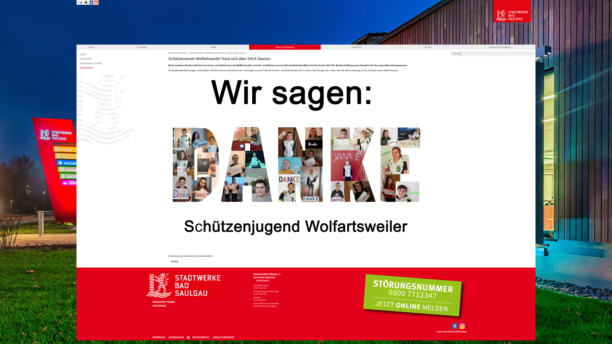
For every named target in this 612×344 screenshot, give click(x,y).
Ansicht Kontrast (223, 337)
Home (91, 47)
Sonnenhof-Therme (91, 63)
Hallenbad (356, 47)
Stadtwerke (86, 67)
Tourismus (86, 58)
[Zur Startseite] (512, 11)
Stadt (83, 54)
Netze (213, 47)
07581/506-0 (262, 280)
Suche (455, 53)
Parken (428, 47)
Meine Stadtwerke (285, 47)
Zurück (174, 261)
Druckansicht (200, 337)
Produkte (141, 47)
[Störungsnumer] (414, 297)
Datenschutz (176, 337)
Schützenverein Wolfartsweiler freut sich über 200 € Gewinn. (218, 52)
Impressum (158, 337)
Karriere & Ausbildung (500, 47)
